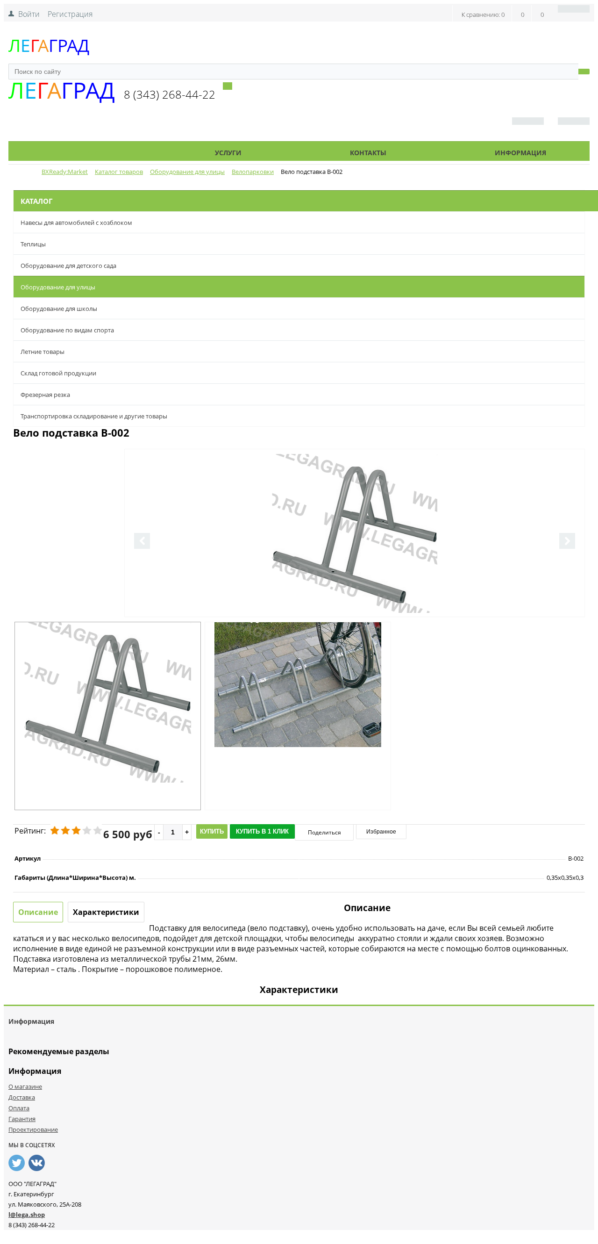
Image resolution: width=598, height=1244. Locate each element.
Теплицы (33, 244)
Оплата (18, 1108)
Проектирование (33, 1129)
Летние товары (42, 351)
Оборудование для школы (59, 308)
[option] (354, 572)
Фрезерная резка (45, 394)
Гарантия (22, 1119)
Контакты (368, 152)
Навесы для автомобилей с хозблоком (76, 222)
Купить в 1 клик (262, 831)
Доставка (21, 1097)
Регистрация (70, 14)
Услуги (228, 152)
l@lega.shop (26, 1214)
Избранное (381, 831)
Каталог (89, 152)
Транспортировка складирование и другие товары (94, 416)
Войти (29, 14)
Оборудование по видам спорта (67, 330)
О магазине (25, 1086)
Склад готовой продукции (58, 373)
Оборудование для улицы (58, 287)
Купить (212, 831)
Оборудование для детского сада (68, 265)
